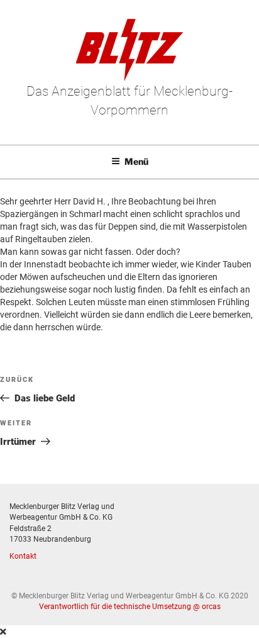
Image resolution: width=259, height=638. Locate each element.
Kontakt (22, 556)
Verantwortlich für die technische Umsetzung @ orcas (130, 606)
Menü (136, 161)
